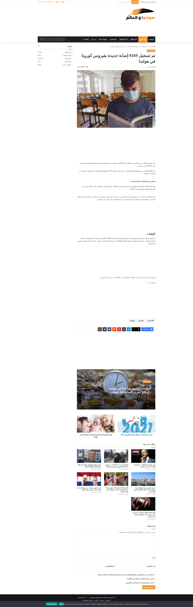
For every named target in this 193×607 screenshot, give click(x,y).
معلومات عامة (103, 39)
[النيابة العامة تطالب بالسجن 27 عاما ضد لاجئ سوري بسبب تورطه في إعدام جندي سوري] (143, 504)
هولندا (131, 321)
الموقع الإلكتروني (109, 566)
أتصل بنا (86, 39)
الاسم (153, 557)
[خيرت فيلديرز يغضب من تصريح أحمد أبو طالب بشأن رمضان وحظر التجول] (89, 479)
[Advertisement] (76, 20)
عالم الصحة (113, 39)
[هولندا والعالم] (140, 14)
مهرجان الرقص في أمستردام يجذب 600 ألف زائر (116, 2)
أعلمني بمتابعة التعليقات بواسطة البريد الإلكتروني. (140, 578)
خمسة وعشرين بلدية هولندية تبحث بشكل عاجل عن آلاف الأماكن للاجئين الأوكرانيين (144, 489)
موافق (61, 604)
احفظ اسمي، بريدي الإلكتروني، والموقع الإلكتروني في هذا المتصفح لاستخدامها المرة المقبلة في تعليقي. (126, 574)
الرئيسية (151, 39)
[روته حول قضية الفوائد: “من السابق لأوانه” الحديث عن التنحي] (143, 456)
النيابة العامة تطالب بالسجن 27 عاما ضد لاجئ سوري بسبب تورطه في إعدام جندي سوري (143, 514)
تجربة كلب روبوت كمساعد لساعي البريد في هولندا (135, 390)
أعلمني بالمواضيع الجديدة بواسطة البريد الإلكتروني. (139, 582)
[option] (116, 389)
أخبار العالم (133, 39)
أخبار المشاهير (123, 39)
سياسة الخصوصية (88, 600)
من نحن (93, 39)
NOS (147, 283)
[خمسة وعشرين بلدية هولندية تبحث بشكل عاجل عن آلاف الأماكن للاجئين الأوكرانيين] (143, 479)
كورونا (140, 321)
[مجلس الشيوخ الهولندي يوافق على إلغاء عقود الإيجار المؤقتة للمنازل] (89, 456)
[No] (190, 604)
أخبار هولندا (143, 39)
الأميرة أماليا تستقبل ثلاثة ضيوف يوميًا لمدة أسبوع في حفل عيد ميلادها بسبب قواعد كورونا (117, 489)
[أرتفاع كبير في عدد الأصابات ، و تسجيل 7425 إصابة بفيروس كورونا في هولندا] (116, 456)
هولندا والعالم (82, 597)
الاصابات (150, 321)
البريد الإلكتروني (150, 566)
